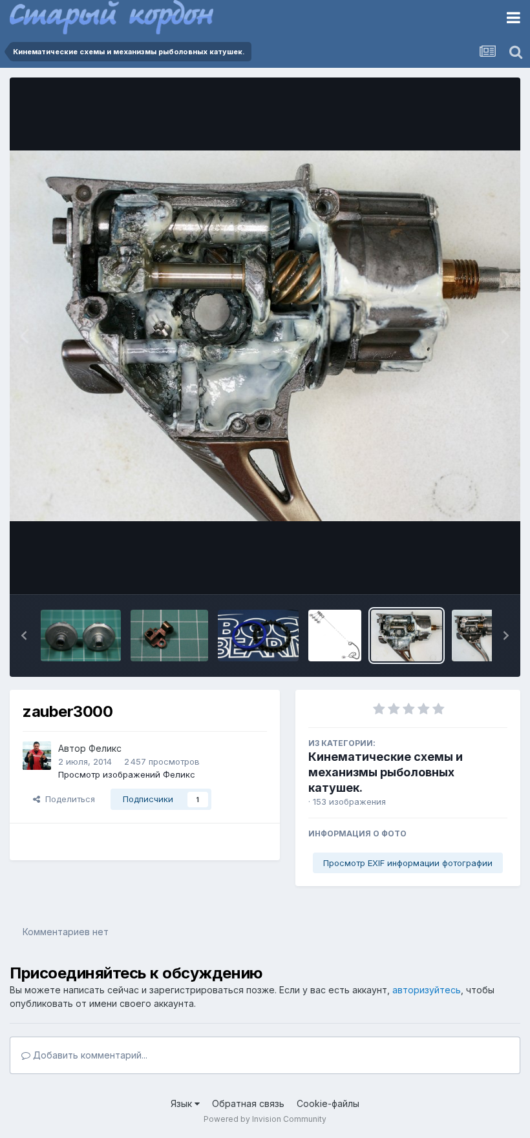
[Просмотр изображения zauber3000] (406, 635)
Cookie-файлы (328, 1103)
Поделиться (67, 799)
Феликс (105, 748)
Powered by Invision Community (265, 1119)
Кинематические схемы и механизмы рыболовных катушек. (385, 772)
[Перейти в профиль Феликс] (37, 755)
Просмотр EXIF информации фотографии (408, 863)
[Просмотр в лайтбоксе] (265, 335)
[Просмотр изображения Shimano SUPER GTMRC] (334, 635)
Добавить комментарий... (88, 1055)
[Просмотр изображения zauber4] (489, 635)
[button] (24, 635)
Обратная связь (248, 1103)
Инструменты (464, 571)
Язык (183, 1103)
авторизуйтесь (426, 989)
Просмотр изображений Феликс (126, 774)
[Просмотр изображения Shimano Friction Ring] (258, 635)
